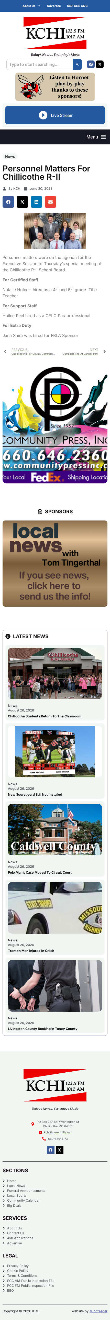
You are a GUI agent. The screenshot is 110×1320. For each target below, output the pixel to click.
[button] (96, 137)
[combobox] (39, 64)
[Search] (77, 64)
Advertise (54, 6)
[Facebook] (91, 64)
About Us (29, 6)
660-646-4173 (77, 6)
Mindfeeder (98, 1311)
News (10, 156)
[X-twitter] (100, 64)
